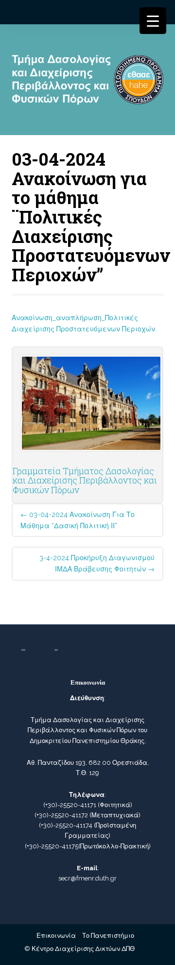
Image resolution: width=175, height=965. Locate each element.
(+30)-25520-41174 (65, 825)
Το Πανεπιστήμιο (108, 935)
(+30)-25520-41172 (61, 815)
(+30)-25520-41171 (69, 805)
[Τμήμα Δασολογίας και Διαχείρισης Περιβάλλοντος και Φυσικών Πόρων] (87, 83)
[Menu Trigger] (153, 20)
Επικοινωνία (56, 935)
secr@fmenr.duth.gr (87, 878)
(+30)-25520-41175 (51, 846)
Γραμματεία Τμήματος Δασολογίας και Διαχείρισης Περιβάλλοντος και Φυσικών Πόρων (85, 480)
